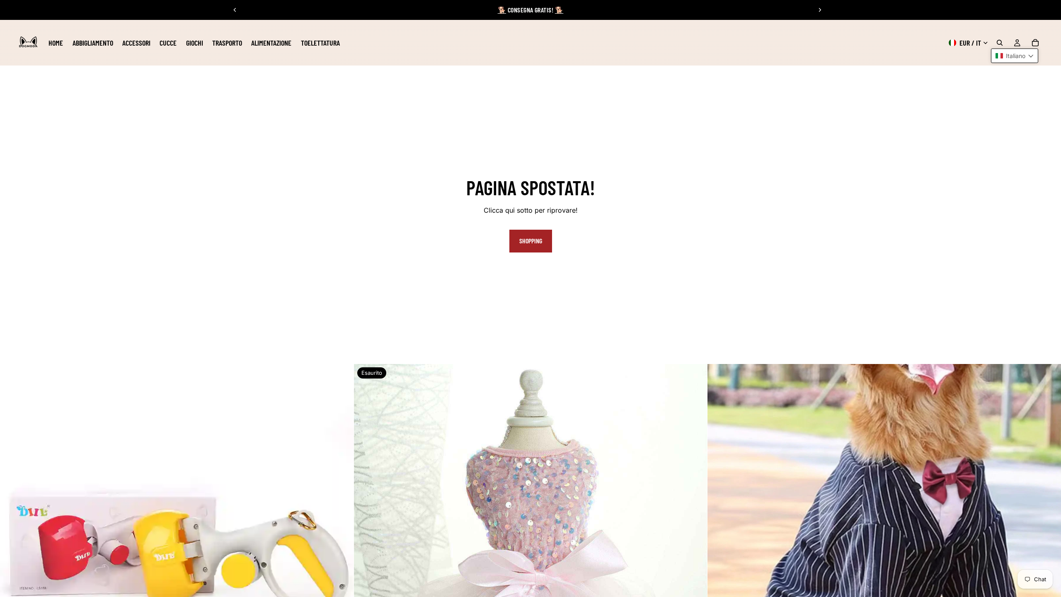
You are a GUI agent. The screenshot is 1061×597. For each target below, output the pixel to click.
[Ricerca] (1000, 43)
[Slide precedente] (235, 10)
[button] (1014, 56)
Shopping (530, 241)
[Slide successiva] (820, 10)
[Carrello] (1035, 43)
